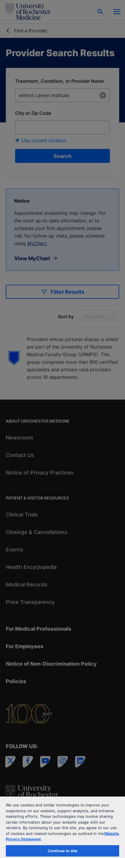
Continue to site (62, 850)
